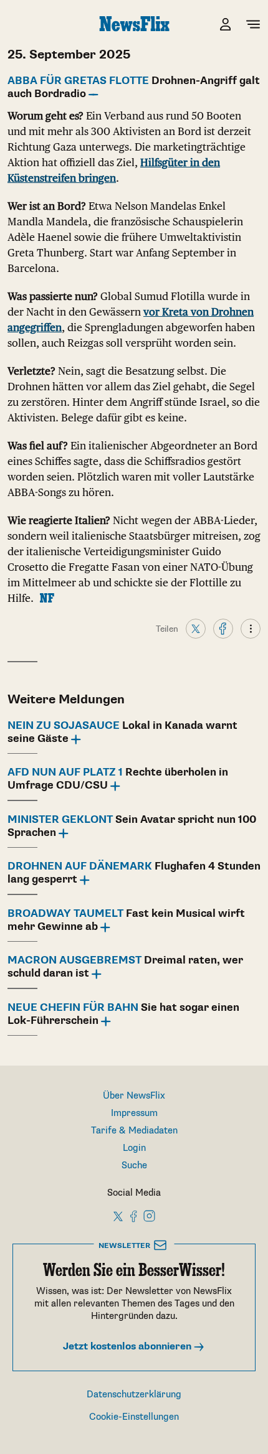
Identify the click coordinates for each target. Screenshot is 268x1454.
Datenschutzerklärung (134, 1394)
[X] (196, 628)
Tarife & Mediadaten (134, 1131)
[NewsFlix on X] (118, 1215)
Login (134, 1148)
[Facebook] (223, 628)
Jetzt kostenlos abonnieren (128, 1347)
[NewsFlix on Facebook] (134, 1215)
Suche (134, 1165)
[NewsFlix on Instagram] (149, 1215)
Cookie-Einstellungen (134, 1417)
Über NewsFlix (134, 1096)
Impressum (134, 1113)
